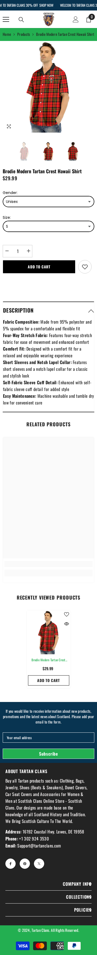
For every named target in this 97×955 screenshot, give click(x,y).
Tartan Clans (40, 930)
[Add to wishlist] (85, 267)
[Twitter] (39, 864)
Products (23, 34)
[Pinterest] (25, 864)
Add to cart (39, 266)
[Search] (21, 19)
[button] (48, 310)
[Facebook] (10, 864)
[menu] (6, 19)
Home (7, 34)
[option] (48, 87)
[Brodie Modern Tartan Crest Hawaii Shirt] (49, 632)
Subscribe (48, 753)
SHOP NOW (46, 5)
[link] (48, 564)
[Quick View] (67, 624)
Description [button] (18, 310)
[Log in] (76, 19)
